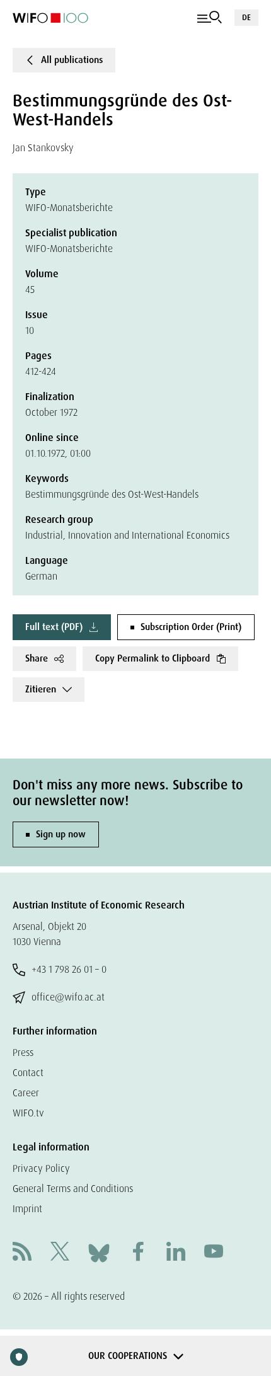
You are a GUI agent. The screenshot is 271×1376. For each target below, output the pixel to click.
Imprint (27, 1208)
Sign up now (61, 834)
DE (246, 17)
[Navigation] (209, 18)
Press (23, 1052)
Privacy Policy (41, 1168)
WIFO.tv (28, 1113)
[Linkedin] (175, 1253)
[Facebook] (138, 1253)
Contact (28, 1072)
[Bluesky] (99, 1252)
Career (26, 1092)
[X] (59, 1253)
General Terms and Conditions (73, 1188)
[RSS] (22, 1253)
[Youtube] (213, 1253)
